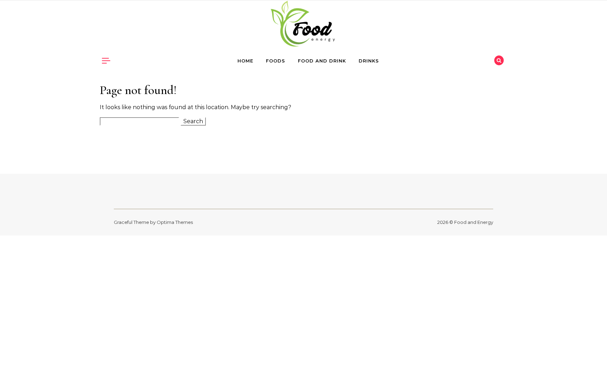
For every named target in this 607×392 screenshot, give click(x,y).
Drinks (369, 61)
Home (245, 61)
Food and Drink (322, 61)
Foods (275, 61)
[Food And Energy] (303, 25)
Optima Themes (175, 222)
